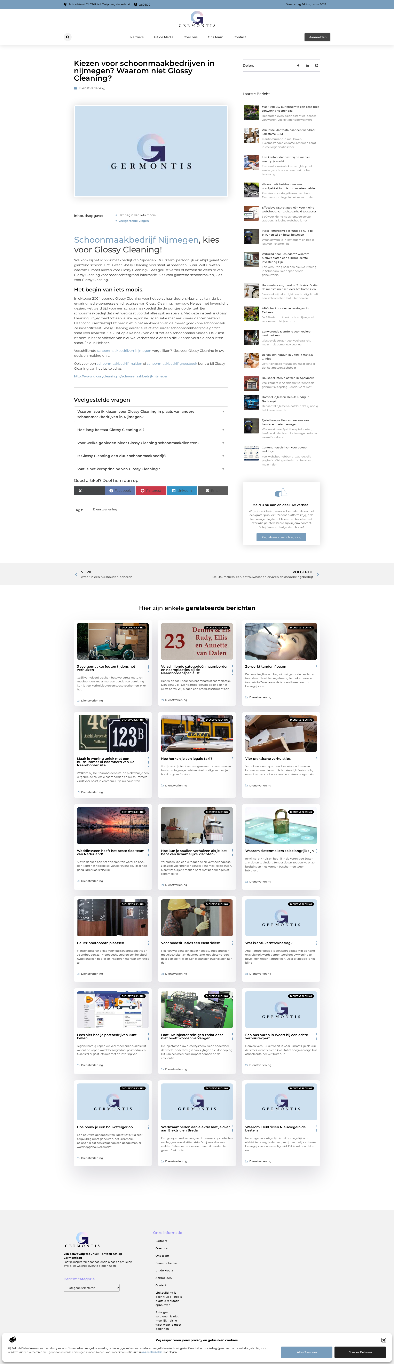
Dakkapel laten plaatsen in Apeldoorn (288, 377)
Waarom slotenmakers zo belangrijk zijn (279, 851)
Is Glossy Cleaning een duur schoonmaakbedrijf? (151, 456)
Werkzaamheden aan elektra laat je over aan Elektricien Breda (195, 1128)
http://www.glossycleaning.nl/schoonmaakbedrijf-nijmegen (121, 376)
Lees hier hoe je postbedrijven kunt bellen (107, 1036)
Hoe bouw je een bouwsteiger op (105, 1127)
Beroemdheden (166, 1263)
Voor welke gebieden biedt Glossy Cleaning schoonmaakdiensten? (151, 443)
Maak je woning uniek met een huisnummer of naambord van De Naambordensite (105, 762)
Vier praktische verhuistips (268, 759)
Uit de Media (163, 37)
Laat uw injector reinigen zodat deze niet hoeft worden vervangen (192, 1036)
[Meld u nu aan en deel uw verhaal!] (281, 492)
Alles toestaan (307, 1352)
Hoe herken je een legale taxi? (186, 759)
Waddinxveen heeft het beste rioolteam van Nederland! (110, 852)
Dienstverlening (92, 88)
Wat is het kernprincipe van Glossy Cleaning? (151, 469)
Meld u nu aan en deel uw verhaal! (281, 505)
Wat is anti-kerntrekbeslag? (268, 943)
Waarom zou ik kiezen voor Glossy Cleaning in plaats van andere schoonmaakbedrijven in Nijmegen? (151, 414)
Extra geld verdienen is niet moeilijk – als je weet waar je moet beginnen (168, 1320)
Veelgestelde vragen (133, 221)
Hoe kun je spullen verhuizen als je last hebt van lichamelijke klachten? (194, 852)
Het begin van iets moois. (137, 215)
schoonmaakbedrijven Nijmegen (124, 351)
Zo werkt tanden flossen (265, 666)
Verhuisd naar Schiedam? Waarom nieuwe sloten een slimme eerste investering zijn (285, 258)
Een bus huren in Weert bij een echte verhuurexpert (276, 1036)
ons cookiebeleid (151, 1352)
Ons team (215, 37)
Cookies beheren (360, 1352)
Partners (137, 37)
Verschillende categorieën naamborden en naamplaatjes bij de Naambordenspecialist (195, 670)
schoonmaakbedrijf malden (119, 364)
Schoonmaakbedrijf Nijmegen (136, 240)
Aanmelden (164, 1277)
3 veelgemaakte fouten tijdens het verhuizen (106, 668)
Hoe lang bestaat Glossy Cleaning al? (151, 430)
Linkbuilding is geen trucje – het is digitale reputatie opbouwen (169, 1299)
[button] (384, 1340)
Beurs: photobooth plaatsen (100, 943)
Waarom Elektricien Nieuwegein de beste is (275, 1128)
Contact (240, 37)
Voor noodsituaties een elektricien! (190, 943)
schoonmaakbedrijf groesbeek (172, 364)
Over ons (191, 37)
